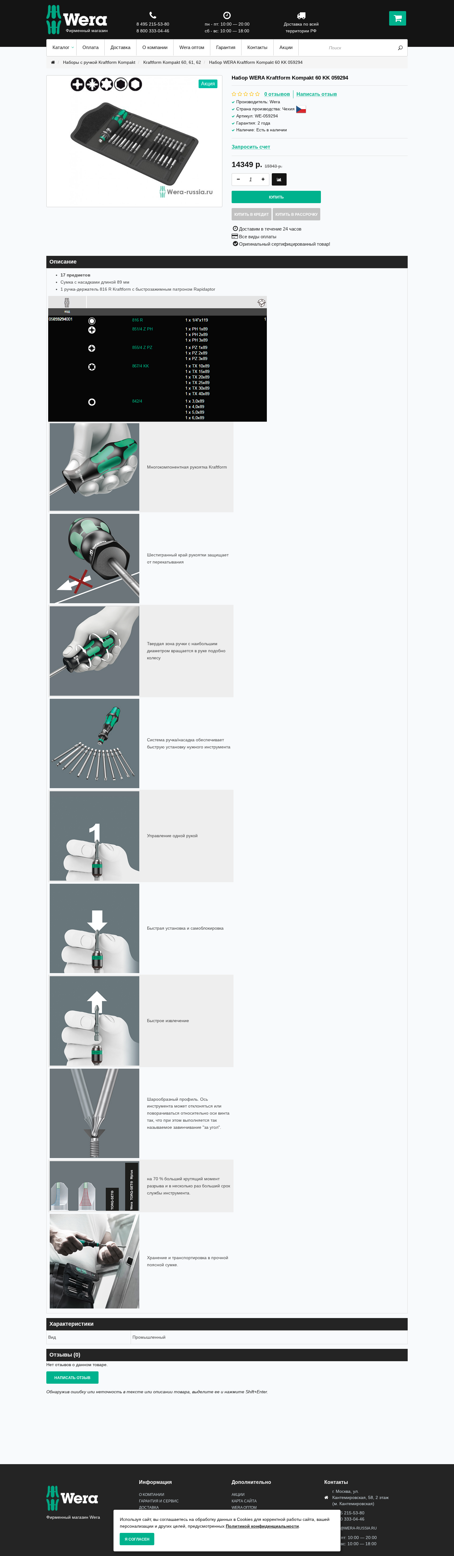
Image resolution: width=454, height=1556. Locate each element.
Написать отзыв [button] (72, 1378)
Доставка (149, 1507)
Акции (238, 1495)
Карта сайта (244, 1501)
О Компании (151, 1495)
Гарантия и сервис (159, 1501)
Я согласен (137, 1539)
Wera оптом (244, 1507)
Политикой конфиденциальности (262, 1526)
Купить (276, 197)
